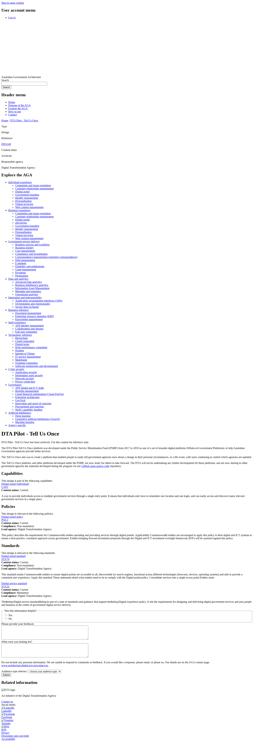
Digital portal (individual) (15, 483)
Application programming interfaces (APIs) (38, 300)
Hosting (19, 350)
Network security (24, 378)
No (10, 618)
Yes (10, 615)
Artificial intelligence (19, 412)
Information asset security (29, 375)
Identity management (26, 197)
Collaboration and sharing (29, 328)
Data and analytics (18, 278)
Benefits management (27, 391)
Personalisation (23, 201)
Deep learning (23, 415)
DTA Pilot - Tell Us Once (24, 120)
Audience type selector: (14, 671)
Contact (12, 114)
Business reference (18, 310)
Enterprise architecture (27, 397)
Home (11, 102)
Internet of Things (25, 353)
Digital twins (22, 344)
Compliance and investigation (31, 253)
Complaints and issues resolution (33, 185)
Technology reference (20, 334)
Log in (12, 17)
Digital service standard (14, 583)
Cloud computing (24, 341)
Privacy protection (25, 381)
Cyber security (16, 369)
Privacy (5, 732)
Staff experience (17, 322)
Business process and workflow (32, 244)
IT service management (28, 356)
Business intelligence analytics (31, 285)
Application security (26, 372)
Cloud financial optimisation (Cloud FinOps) (39, 394)
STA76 (5, 559)
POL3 (4, 519)
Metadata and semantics (28, 291)
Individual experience (20, 182)
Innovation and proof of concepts (33, 403)
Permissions (21, 275)
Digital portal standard (13, 556)
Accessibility (8, 739)
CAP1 (4, 487)
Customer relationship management (34, 188)
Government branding (27, 194)
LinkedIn (6, 710)
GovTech (20, 400)
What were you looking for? (16, 641)
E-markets (20, 263)
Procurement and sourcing (29, 406)
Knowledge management (29, 319)
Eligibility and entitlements (29, 266)
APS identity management (29, 325)
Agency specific (17, 425)
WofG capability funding (28, 409)
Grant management (25, 269)
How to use (14, 111)
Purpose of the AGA (19, 105)
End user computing (26, 331)
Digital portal (22, 191)
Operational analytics (26, 294)
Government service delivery (24, 241)
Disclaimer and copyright (15, 735)
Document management (28, 313)
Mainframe (21, 359)
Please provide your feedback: (17, 623)
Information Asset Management (32, 288)
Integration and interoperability (25, 297)
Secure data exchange (27, 306)
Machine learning (24, 422)
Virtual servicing (24, 204)
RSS (3, 729)
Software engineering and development (36, 366)
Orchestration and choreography (32, 303)
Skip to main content (12, 2)
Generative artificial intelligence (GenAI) (37, 419)
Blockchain (21, 338)
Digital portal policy (12, 516)
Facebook (6, 717)
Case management (25, 250)
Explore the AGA (18, 108)
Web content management (29, 207)
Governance (15, 384)
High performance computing (31, 347)
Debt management (25, 260)
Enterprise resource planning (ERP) (34, 316)
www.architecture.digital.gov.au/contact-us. (25, 665)
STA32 (5, 586)
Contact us (7, 701)
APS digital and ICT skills (29, 387)
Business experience (19, 210)
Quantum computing (26, 362)
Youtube (6, 723)
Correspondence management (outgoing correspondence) (46, 257)
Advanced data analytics (28, 281)
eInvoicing (21, 222)
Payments (20, 272)
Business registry (24, 247)
